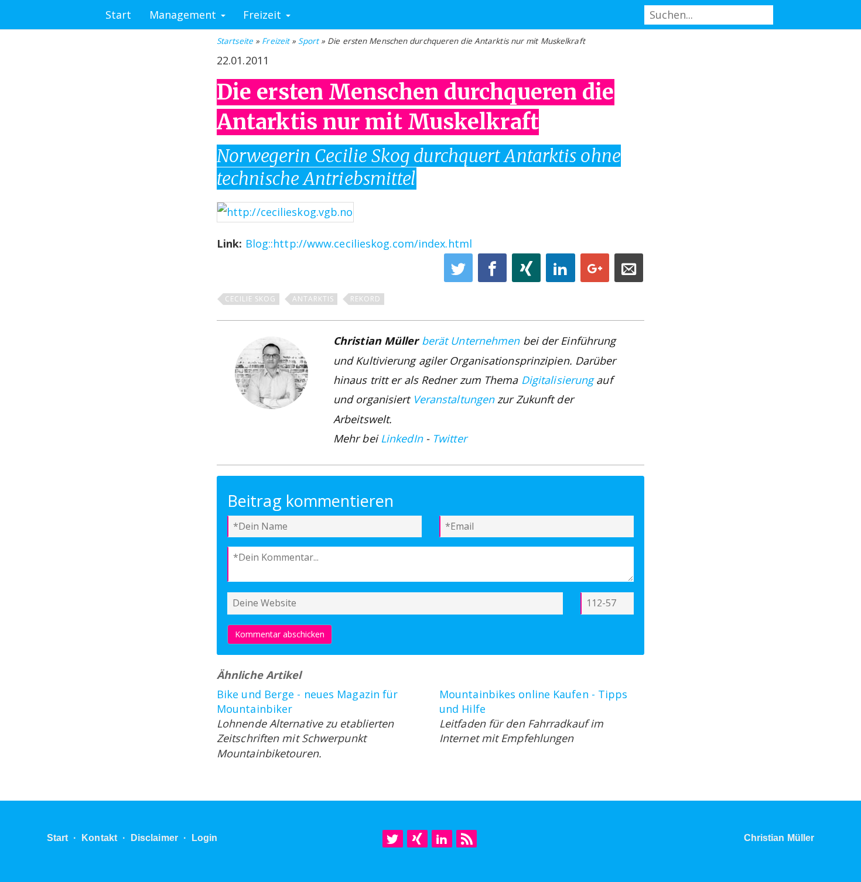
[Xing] (417, 838)
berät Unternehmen (471, 341)
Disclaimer (154, 838)
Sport (308, 41)
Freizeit (275, 41)
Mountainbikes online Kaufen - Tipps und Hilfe (533, 701)
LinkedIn (402, 438)
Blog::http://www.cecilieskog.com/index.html (358, 243)
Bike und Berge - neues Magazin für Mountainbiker (307, 701)
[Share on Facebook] (494, 271)
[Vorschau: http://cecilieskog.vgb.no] (285, 211)
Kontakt (99, 838)
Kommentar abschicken (279, 634)
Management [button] (184, 15)
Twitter (449, 438)
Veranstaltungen (454, 399)
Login (205, 838)
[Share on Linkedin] (562, 271)
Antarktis (313, 299)
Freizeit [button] (264, 15)
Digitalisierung (557, 380)
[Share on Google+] (596, 271)
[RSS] (466, 838)
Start (118, 15)
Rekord (365, 299)
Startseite (235, 41)
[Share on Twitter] (460, 271)
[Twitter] (392, 838)
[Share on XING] (528, 271)
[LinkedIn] (442, 838)
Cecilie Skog (250, 299)
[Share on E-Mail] (628, 271)
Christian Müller (779, 838)
